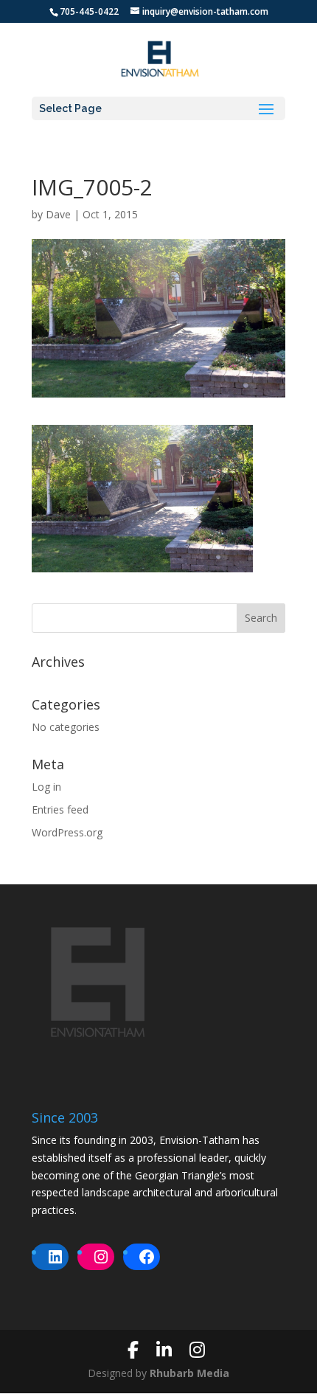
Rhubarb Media (189, 1373)
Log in (46, 787)
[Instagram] (197, 1350)
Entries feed (60, 809)
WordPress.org (67, 832)
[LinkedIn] (164, 1350)
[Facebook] (133, 1350)
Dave (58, 214)
